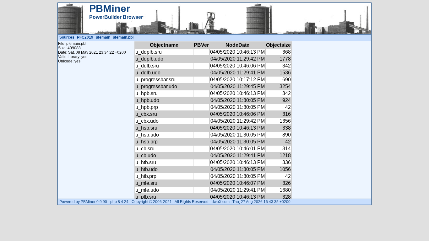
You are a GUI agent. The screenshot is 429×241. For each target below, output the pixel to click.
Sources (66, 37)
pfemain (103, 37)
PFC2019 (85, 37)
